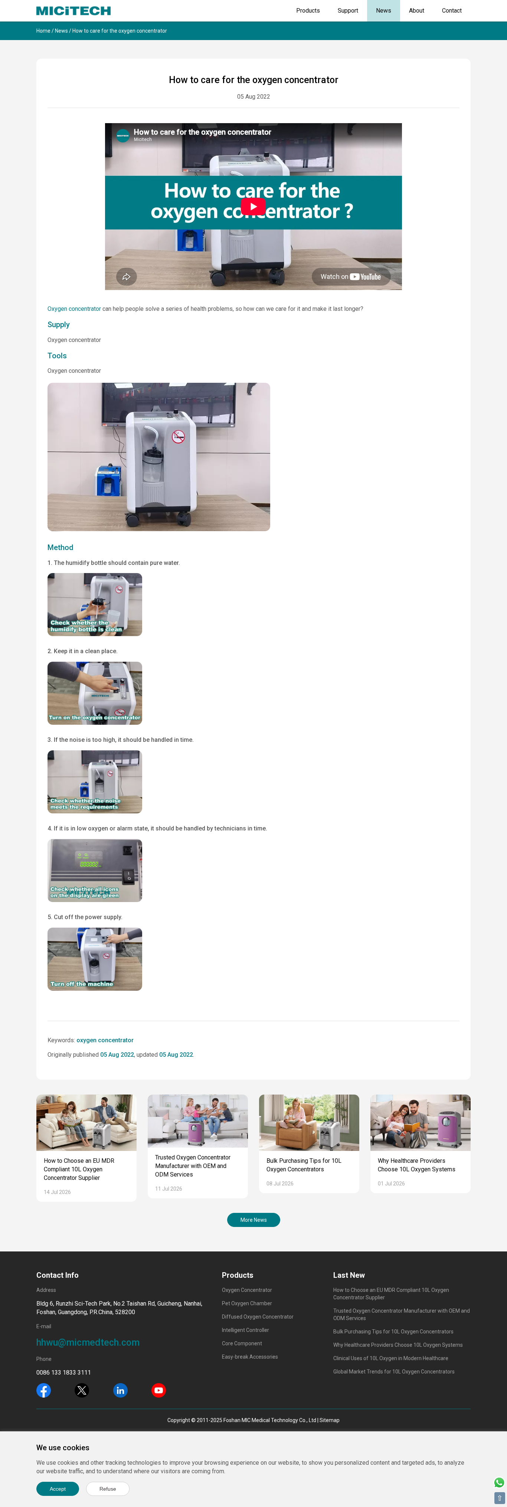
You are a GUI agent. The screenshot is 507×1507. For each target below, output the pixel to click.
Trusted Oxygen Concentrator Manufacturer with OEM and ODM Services (192, 1166)
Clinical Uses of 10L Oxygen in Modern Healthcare (390, 1358)
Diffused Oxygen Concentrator (258, 1317)
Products (308, 10)
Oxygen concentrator (74, 308)
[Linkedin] (120, 1390)
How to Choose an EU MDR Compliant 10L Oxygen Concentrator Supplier (79, 1169)
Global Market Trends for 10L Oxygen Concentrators (394, 1372)
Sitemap (330, 1420)
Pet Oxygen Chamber (247, 1303)
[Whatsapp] (499, 1481)
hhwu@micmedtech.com (88, 1342)
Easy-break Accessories (250, 1357)
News (383, 10)
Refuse (107, 1489)
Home (43, 31)
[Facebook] (43, 1390)
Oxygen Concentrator (247, 1290)
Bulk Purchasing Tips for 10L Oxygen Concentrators (393, 1332)
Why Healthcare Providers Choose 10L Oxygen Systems (398, 1345)
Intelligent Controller (245, 1330)
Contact (452, 10)
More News (254, 1220)
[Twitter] (82, 1390)
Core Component (242, 1343)
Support (348, 10)
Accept (58, 1489)
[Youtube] (158, 1390)
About (416, 10)
